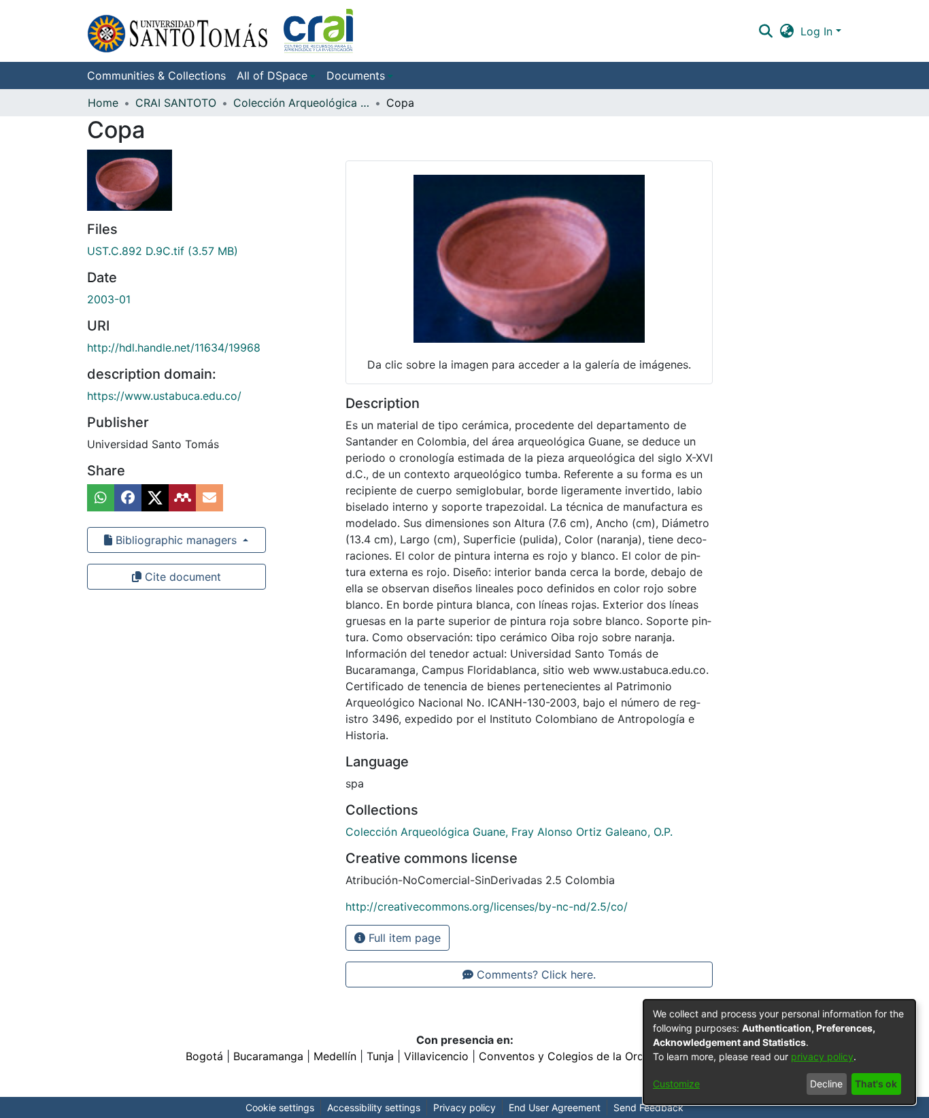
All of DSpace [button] (272, 75)
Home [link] (103, 102)
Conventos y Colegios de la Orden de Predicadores (611, 1056)
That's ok (876, 1083)
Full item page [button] (403, 938)
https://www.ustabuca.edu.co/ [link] (164, 396)
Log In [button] (818, 31)
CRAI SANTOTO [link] (175, 102)
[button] (220, 30)
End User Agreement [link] (555, 1107)
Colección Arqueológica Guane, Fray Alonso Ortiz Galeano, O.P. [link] (301, 102)
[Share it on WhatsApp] (100, 497)
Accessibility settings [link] (373, 1107)
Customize (676, 1083)
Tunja (380, 1056)
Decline (826, 1083)
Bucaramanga (268, 1056)
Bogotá (204, 1056)
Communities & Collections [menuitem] (156, 75)
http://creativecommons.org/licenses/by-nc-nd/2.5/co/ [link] (486, 906)
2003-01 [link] (109, 299)
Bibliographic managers (176, 540)
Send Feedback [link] (648, 1107)
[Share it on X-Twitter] (155, 497)
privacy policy (822, 1056)
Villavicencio (436, 1056)
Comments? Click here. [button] (534, 974)
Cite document (181, 576)
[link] (162, 251)
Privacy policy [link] (464, 1107)
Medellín (335, 1056)
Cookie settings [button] (280, 1107)
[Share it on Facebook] (127, 497)
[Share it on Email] (209, 497)
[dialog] (779, 1052)
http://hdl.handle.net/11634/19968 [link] (173, 347)
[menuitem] (276, 75)
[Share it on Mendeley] (182, 497)
